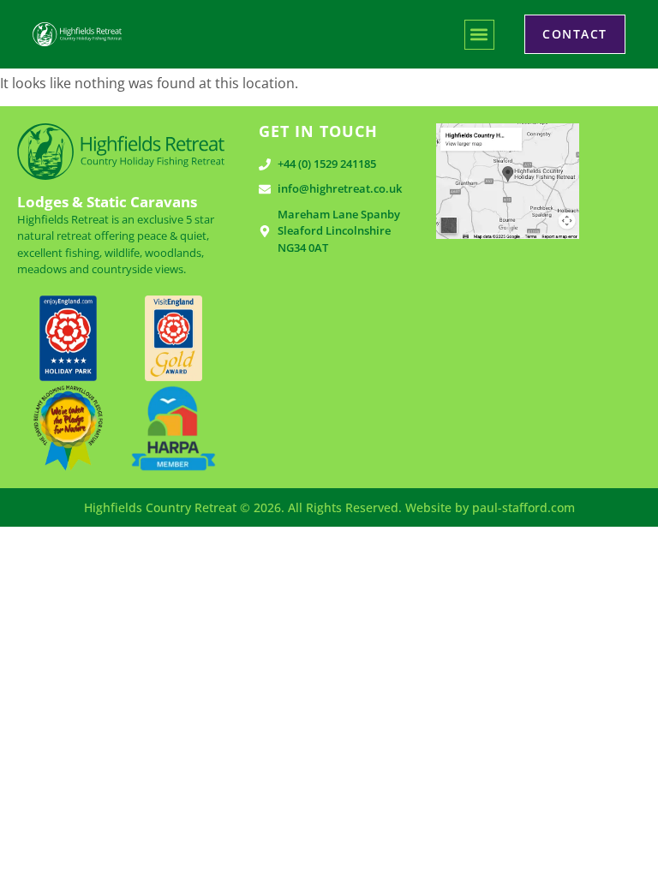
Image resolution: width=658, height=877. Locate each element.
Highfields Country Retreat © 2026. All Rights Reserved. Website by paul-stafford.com (329, 507)
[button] (479, 35)
